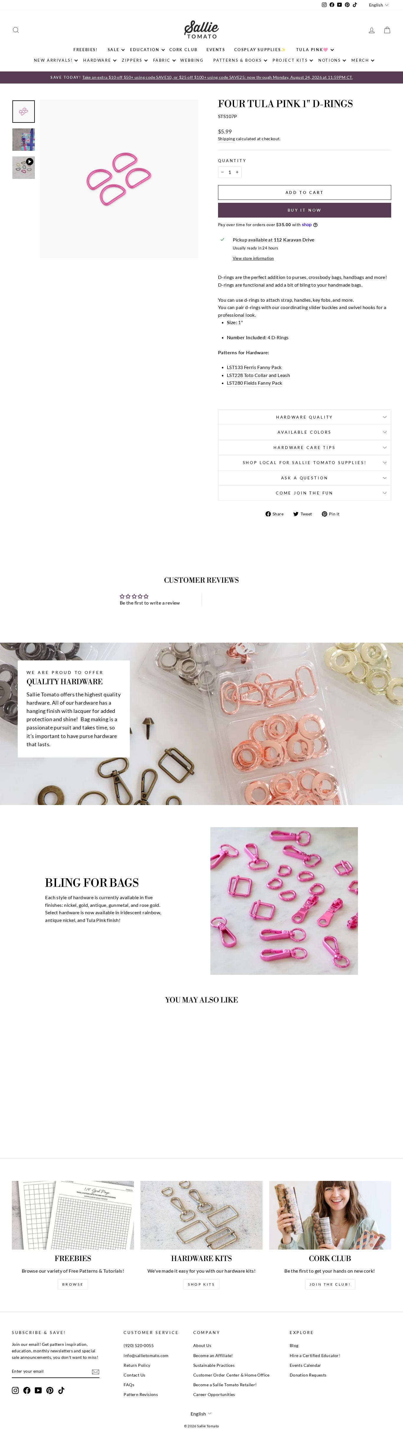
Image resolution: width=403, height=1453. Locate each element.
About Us (202, 1345)
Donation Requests (308, 1375)
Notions (329, 60)
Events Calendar (305, 1365)
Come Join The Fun (304, 493)
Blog (294, 1345)
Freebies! (85, 49)
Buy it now (305, 210)
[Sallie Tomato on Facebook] (26, 1390)
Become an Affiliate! (213, 1355)
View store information (253, 258)
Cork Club (183, 49)
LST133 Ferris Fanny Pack (254, 367)
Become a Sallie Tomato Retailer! (225, 1384)
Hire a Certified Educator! (315, 1355)
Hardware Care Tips (304, 447)
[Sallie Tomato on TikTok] (61, 1390)
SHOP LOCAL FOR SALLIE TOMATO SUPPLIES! (305, 462)
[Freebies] (73, 1215)
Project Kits (290, 60)
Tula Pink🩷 (312, 49)
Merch (360, 60)
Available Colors (304, 432)
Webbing (192, 60)
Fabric (162, 60)
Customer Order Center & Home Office (231, 1375)
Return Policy (137, 1365)
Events (216, 49)
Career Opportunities (214, 1394)
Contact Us (134, 1375)
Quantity (232, 160)
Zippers (132, 60)
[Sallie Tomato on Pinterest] (49, 1390)
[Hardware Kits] (201, 1215)
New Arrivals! (53, 60)
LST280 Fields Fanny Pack (254, 383)
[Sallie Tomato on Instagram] (15, 1390)
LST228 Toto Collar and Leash (258, 375)
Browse (73, 1284)
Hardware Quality (304, 417)
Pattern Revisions (141, 1394)
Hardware (97, 60)
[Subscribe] (95, 1372)
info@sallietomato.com (146, 1355)
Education (144, 49)
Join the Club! (330, 1284)
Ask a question (304, 478)
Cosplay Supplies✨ (260, 49)
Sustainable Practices (214, 1365)
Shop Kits (201, 1284)
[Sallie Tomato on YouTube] (38, 1390)
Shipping (226, 138)
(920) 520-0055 (139, 1345)
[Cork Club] (330, 1215)
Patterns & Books (237, 60)
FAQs (129, 1384)
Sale (113, 49)
